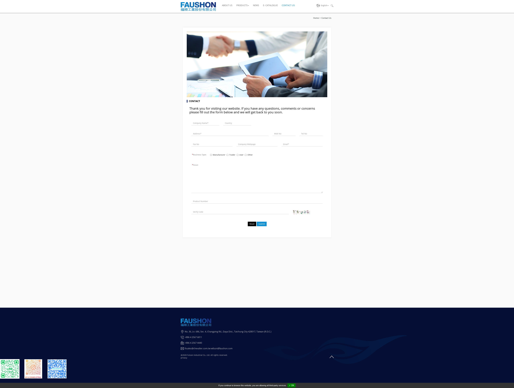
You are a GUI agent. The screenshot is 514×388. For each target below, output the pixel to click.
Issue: (195, 165)
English (324, 5)
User (241, 154)
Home (316, 18)
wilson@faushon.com (222, 348)
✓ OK (291, 385)
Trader (232, 154)
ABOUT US (227, 5)
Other (250, 154)
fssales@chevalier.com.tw (197, 348)
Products (242, 5)
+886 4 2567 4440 (193, 342)
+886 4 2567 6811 (193, 337)
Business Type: (199, 154)
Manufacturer (219, 154)
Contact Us (288, 5)
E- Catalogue (270, 5)
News (256, 5)
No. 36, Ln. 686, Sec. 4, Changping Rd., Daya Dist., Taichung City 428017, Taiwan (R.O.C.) (228, 331)
